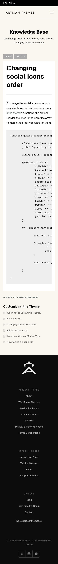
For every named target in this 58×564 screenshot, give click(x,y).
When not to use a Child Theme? (24, 312)
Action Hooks (14, 318)
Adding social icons (17, 330)
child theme (13, 113)
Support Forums (29, 475)
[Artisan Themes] (20, 12)
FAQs (29, 469)
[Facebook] (36, 553)
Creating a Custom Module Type (23, 336)
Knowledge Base (14, 38)
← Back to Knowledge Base (20, 297)
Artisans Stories (29, 414)
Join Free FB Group (29, 505)
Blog (29, 499)
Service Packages (29, 408)
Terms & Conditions (29, 432)
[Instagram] (29, 553)
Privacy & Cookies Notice (29, 426)
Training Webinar (29, 463)
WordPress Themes (29, 402)
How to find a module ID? (20, 342)
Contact (29, 512)
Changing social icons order (21, 324)
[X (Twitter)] (21, 553)
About (29, 395)
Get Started (23, 3)
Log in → (9, 3)
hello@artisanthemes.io (29, 520)
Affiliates (29, 420)
